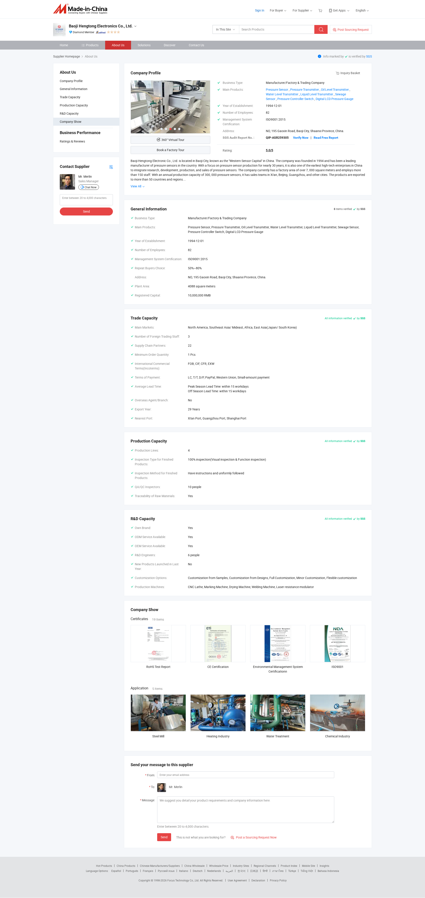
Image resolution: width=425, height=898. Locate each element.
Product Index (289, 865)
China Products (126, 865)
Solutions (144, 45)
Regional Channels (265, 865)
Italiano (183, 871)
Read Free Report (326, 137)
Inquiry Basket (350, 73)
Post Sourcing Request (353, 29)
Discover (170, 45)
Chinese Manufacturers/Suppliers (160, 865)
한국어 (241, 871)
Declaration (258, 880)
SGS (369, 56)
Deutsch (198, 871)
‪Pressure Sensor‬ (277, 89)
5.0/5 (269, 150)
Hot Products (104, 865)
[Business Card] (111, 167)
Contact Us (196, 45)
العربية (229, 871)
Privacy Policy (278, 880)
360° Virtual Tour (172, 140)
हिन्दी (265, 871)
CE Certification (218, 667)
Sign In (259, 10)
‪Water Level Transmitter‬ (282, 94)
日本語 (254, 871)
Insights (324, 865)
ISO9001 (338, 667)
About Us (118, 45)
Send (86, 211)
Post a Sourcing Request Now (254, 837)
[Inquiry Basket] (321, 10)
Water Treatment (277, 736)
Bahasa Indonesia (328, 871)
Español (116, 871)
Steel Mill (158, 736)
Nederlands (214, 871)
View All (136, 186)
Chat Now (91, 187)
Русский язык (166, 871)
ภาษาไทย (278, 871)
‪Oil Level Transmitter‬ (335, 89)
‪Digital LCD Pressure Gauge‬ (334, 99)
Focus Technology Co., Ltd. (183, 880)
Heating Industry (218, 736)
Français (148, 871)
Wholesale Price (218, 865)
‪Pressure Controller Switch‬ (295, 99)
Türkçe (292, 871)
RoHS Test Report (158, 667)
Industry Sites (241, 865)
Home (64, 45)
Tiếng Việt (307, 871)
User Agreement (237, 880)
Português (132, 871)
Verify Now (300, 137)
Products (92, 45)
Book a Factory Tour (170, 150)
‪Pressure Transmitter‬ (304, 89)
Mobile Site (308, 865)
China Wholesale (194, 865)
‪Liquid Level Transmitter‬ (316, 94)
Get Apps (339, 10)
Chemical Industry (337, 736)
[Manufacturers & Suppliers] (81, 9)
